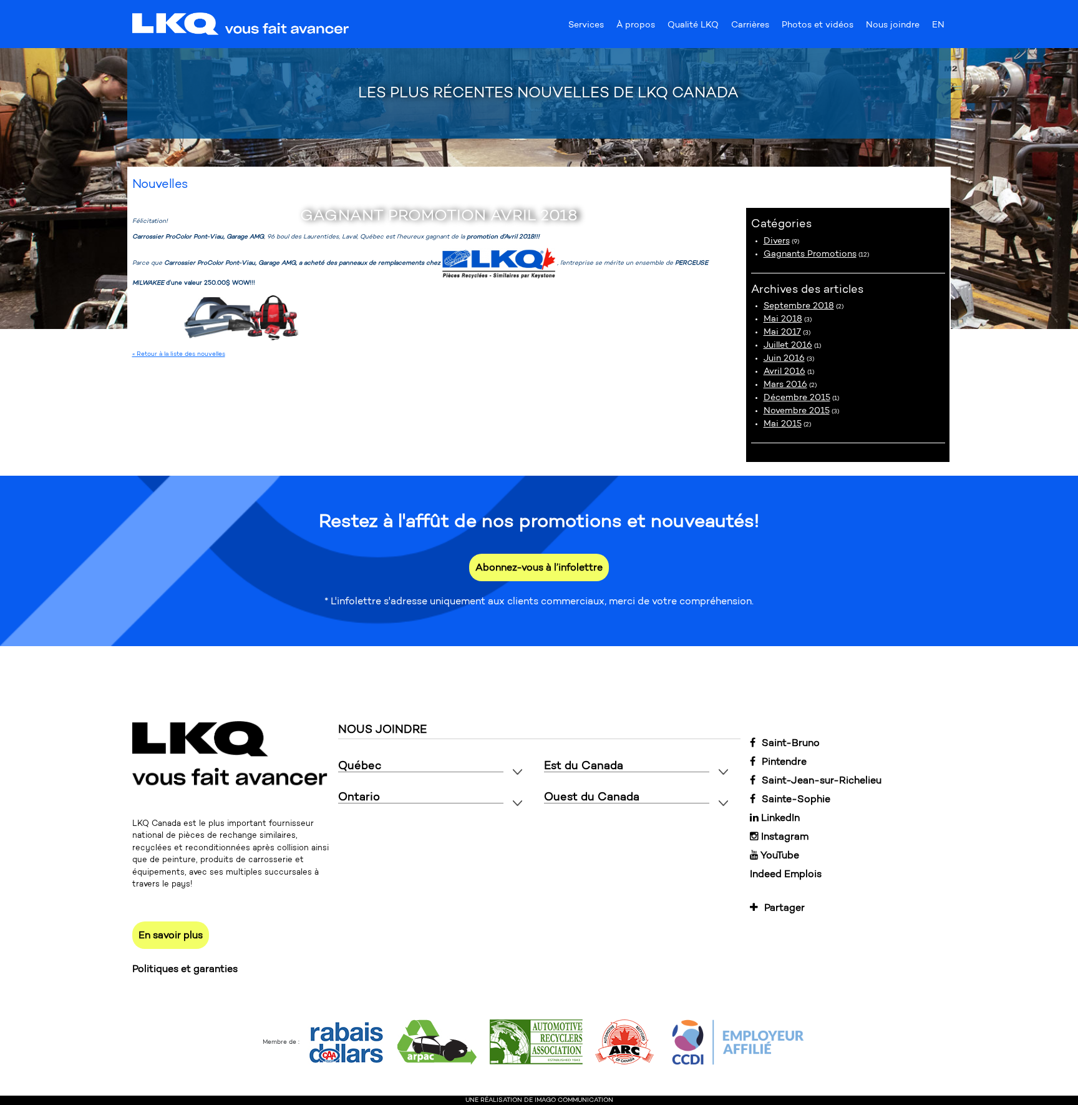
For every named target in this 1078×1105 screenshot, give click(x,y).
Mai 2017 (782, 332)
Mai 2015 (783, 423)
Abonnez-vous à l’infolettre (539, 567)
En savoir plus (170, 935)
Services (586, 27)
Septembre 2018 (799, 305)
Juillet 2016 (788, 345)
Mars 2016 (785, 384)
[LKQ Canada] (241, 25)
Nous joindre (893, 27)
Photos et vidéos (817, 27)
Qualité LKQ (693, 27)
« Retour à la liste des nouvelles (178, 354)
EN (938, 27)
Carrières (750, 27)
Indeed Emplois (786, 874)
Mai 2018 (783, 318)
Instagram (783, 836)
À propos (635, 27)
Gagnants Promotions (810, 253)
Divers (777, 240)
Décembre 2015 (797, 397)
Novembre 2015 (797, 410)
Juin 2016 (784, 358)
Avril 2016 (784, 371)
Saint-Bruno (791, 743)
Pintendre (784, 761)
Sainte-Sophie (796, 799)
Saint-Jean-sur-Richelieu (821, 780)
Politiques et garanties (185, 969)
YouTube (779, 855)
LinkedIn (779, 817)
